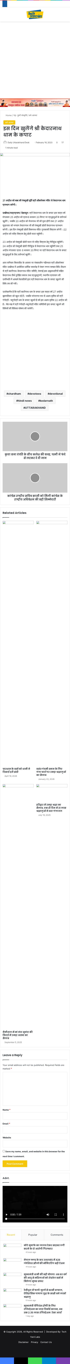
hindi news (25, 400)
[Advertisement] (35, 60)
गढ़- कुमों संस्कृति (20, 115)
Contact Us (46, 1342)
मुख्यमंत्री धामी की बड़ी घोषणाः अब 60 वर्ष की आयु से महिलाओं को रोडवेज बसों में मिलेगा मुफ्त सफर (45, 1278)
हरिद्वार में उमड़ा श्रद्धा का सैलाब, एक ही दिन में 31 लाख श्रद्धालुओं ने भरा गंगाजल (51, 808)
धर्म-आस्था (33, 115)
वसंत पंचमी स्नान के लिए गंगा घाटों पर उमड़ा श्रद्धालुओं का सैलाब (51, 772)
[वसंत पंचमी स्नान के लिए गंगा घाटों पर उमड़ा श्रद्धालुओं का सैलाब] (51, 643)
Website (7, 1137)
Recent (11, 1234)
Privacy (34, 1342)
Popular (32, 1234)
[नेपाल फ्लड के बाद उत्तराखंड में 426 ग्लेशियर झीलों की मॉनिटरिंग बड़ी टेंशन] (12, 1264)
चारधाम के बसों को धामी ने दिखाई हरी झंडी (16, 770)
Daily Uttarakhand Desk (18, 142)
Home (8, 115)
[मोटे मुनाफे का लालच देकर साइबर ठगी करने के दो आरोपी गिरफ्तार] (12, 1250)
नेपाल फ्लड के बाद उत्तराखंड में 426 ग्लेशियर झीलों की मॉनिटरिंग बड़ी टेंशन (44, 1261)
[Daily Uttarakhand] (34, 14)
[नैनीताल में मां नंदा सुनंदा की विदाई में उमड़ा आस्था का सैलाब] (18, 906)
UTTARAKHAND (35, 407)
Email (6, 1123)
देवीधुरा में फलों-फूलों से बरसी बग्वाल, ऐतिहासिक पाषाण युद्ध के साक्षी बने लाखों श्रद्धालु (45, 1293)
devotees (35, 393)
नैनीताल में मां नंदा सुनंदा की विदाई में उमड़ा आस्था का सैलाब (18, 1035)
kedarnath (46, 400)
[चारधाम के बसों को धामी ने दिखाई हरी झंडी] (18, 643)
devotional (56, 393)
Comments (57, 1234)
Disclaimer (23, 1342)
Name (6, 1109)
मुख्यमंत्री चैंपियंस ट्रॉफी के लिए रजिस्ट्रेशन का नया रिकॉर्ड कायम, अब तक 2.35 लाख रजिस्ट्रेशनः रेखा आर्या (43, 1309)
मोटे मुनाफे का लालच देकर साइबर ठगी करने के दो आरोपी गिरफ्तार (44, 1247)
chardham (14, 393)
